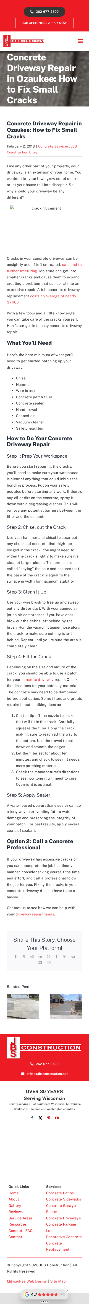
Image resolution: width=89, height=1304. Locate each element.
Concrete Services (53, 146)
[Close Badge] (67, 1290)
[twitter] (40, 1118)
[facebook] (32, 1118)
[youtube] (57, 1118)
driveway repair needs (35, 914)
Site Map (58, 1281)
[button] (10, 1006)
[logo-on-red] (44, 1038)
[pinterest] (48, 1118)
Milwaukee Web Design (27, 1281)
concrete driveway (37, 679)
